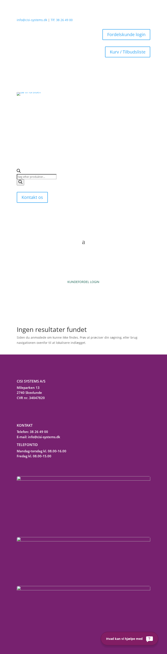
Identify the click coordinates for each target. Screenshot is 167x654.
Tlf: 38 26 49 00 (62, 20)
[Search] (20, 182)
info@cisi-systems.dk (32, 20)
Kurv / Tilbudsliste (127, 52)
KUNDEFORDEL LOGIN (83, 282)
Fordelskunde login (126, 34)
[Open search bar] (19, 172)
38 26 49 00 (39, 431)
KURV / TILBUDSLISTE (83, 293)
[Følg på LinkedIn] (19, 411)
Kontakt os (32, 197)
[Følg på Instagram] (29, 411)
